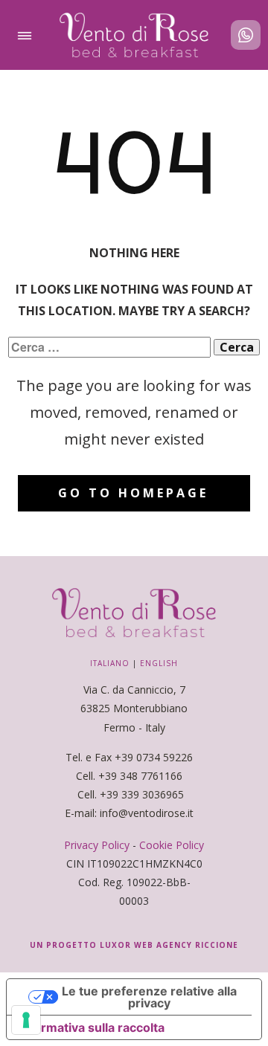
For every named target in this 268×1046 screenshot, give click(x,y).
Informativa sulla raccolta (92, 1027)
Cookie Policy (171, 845)
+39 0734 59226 (155, 757)
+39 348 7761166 (140, 776)
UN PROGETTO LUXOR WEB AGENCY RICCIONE (134, 945)
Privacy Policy (97, 845)
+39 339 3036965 (142, 794)
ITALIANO (110, 663)
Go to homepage (133, 493)
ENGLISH (159, 663)
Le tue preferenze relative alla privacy (149, 997)
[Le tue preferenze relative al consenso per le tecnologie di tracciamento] (26, 1020)
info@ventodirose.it (148, 813)
